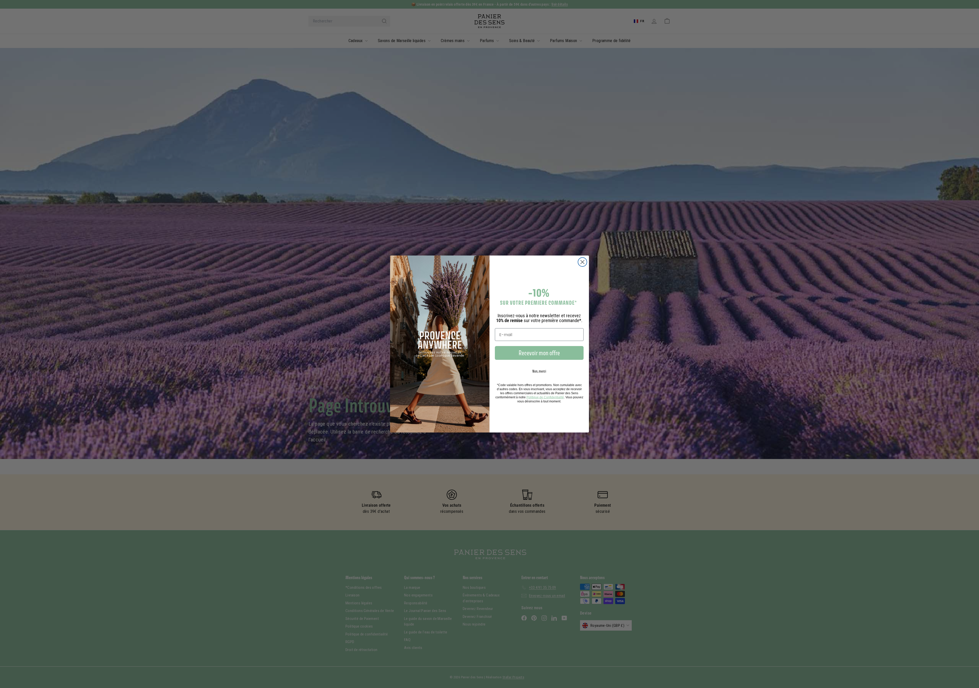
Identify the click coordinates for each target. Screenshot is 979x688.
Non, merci (539, 371)
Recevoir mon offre (539, 353)
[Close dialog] (582, 262)
